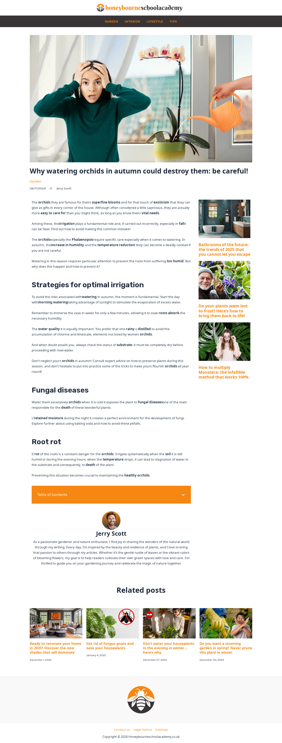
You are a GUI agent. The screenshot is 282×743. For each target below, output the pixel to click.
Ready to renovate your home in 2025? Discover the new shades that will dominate (55, 648)
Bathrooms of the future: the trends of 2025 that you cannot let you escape (224, 249)
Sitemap (161, 729)
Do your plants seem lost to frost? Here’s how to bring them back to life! (223, 310)
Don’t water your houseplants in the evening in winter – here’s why (168, 648)
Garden (35, 181)
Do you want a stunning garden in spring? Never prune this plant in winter (226, 648)
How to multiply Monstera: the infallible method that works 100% (224, 372)
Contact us (122, 729)
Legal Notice (143, 729)
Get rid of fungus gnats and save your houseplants (110, 645)
